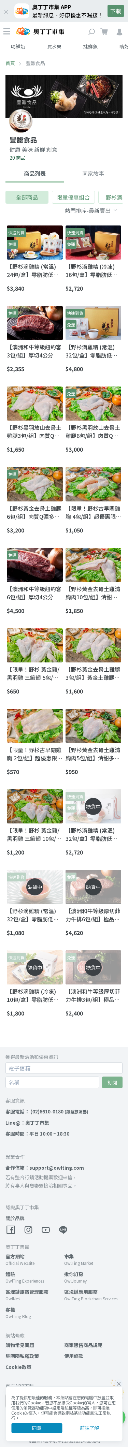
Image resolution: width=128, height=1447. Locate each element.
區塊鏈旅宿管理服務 (26, 1291)
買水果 (54, 46)
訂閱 (112, 1082)
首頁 (10, 63)
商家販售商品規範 (83, 1345)
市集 (69, 1256)
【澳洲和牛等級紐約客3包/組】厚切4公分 (34, 351)
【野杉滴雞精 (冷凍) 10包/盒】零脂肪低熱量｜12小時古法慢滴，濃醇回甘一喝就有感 (34, 995)
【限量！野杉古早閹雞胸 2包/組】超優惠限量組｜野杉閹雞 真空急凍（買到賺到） (34, 754)
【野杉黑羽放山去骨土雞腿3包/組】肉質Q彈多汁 (34, 431)
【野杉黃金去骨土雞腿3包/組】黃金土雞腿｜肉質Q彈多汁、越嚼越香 (93, 673)
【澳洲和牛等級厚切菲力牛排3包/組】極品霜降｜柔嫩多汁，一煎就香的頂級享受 (93, 995)
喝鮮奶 (18, 46)
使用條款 (73, 1356)
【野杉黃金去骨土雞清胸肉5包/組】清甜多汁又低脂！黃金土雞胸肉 (93, 754)
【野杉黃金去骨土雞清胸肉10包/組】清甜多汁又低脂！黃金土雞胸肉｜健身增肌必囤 (93, 593)
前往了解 (89, 1427)
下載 (115, 11)
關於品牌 (15, 1218)
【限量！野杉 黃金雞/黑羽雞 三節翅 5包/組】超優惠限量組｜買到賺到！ (34, 673)
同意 (37, 1427)
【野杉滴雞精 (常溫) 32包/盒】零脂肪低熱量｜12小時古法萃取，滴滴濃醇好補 (93, 351)
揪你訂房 (73, 1274)
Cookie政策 (18, 1366)
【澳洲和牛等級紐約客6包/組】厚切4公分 (34, 593)
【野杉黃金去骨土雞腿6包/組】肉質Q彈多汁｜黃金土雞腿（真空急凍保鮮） (34, 512)
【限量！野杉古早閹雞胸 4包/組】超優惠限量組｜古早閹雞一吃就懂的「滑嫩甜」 (93, 512)
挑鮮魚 (90, 46)
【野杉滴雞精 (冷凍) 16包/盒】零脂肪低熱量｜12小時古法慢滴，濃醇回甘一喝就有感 (93, 270)
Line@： (27, 1122)
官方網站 (15, 1256)
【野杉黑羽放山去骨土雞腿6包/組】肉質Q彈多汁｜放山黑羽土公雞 (93, 431)
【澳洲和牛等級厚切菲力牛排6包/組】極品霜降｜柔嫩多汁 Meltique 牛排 (93, 915)
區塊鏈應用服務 (81, 1291)
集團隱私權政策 (22, 1356)
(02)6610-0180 (46, 1111)
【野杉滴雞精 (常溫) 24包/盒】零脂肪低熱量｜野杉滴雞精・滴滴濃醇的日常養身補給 (34, 270)
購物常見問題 (19, 1345)
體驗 (10, 1274)
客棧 (10, 1309)
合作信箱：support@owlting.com (44, 1167)
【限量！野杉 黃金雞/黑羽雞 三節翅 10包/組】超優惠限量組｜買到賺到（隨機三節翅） (34, 834)
